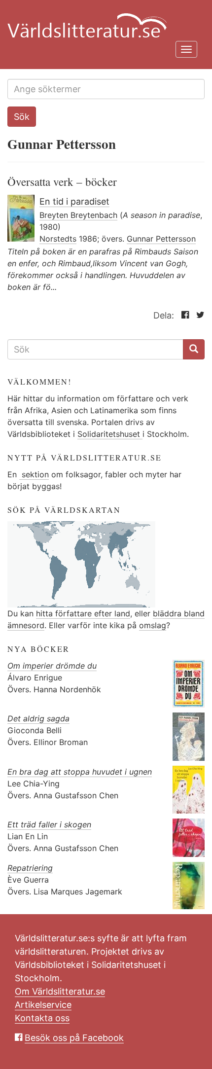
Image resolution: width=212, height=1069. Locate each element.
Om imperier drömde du (52, 666)
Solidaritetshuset (109, 434)
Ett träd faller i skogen (49, 824)
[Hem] (102, 19)
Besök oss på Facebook (74, 1038)
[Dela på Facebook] (183, 315)
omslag (152, 625)
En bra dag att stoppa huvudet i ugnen (79, 772)
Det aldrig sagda (38, 718)
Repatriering (30, 868)
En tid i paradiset (74, 201)
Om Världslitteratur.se (60, 991)
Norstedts (57, 239)
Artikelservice (43, 1004)
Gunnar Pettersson (161, 239)
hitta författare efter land (83, 613)
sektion (34, 474)
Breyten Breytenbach (78, 215)
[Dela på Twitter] (198, 315)
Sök (22, 116)
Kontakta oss (42, 1018)
